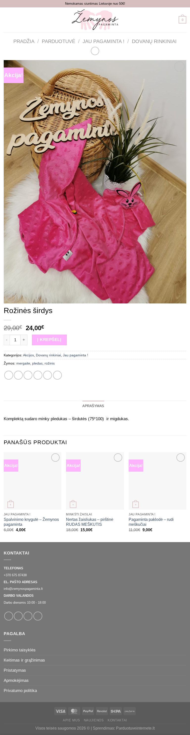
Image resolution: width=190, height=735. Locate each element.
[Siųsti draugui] (37, 375)
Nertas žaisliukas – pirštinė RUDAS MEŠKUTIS (89, 522)
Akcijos (28, 355)
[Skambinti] (37, 616)
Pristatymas (15, 670)
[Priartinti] (10, 297)
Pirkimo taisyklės (20, 649)
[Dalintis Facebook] (18, 375)
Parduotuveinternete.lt (135, 728)
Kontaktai (117, 720)
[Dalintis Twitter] (28, 375)
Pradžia (23, 41)
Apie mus (71, 720)
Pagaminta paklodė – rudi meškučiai (151, 522)
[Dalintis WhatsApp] (8, 375)
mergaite (23, 363)
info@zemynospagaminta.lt (23, 589)
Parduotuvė (58, 41)
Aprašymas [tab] (93, 406)
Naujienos (94, 720)
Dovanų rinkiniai (154, 41)
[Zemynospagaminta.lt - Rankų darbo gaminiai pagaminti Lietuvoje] (95, 20)
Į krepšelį (49, 339)
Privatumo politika (20, 690)
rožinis (50, 363)
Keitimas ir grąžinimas (24, 660)
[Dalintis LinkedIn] (57, 375)
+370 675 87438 (15, 575)
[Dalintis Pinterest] (47, 375)
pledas (37, 363)
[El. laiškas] (28, 616)
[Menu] (7, 19)
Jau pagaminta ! (103, 41)
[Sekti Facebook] (8, 616)
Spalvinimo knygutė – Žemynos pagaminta (31, 522)
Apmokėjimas (16, 680)
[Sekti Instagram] (18, 616)
